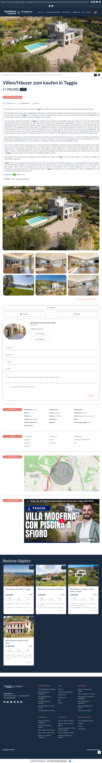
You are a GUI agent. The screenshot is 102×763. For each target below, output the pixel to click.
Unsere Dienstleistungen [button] (53, 12)
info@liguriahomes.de (36, 329)
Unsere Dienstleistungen (65, 692)
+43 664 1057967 (40, 334)
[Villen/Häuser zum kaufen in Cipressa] (51, 575)
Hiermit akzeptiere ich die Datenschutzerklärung (22, 387)
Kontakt (88, 12)
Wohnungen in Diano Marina (46, 733)
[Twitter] (94, 2)
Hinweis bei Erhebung (38, 761)
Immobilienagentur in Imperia (46, 689)
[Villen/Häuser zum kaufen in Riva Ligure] (19, 627)
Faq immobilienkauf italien (85, 721)
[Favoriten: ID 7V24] (96, 567)
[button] (95, 12)
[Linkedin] (100, 2)
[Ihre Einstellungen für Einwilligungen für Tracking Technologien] (99, 752)
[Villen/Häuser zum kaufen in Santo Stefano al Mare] (83, 575)
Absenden (91, 395)
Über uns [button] (40, 12)
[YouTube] (97, 2)
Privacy (80, 726)
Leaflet (83, 490)
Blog (83, 12)
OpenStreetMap (91, 490)
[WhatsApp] (52, 6)
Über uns (60, 689)
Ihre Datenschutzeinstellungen (57, 761)
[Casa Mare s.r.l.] (19, 12)
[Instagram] (49, 6)
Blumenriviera (62, 694)
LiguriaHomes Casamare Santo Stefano (43, 323)
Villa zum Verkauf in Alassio (66, 721)
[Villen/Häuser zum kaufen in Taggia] (19, 575)
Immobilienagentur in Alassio (46, 710)
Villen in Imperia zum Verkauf (46, 730)
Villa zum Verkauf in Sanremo (86, 694)
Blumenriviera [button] (66, 12)
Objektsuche (76, 12)
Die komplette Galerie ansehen (86, 299)
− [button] (26, 489)
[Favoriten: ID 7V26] (64, 567)
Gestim (97, 750)
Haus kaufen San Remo (85, 710)
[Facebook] (91, 2)
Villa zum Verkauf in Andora (66, 733)
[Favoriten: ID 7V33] (31, 619)
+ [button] (26, 487)
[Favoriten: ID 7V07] (31, 567)
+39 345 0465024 (40, 339)
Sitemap (80, 723)
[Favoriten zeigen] (98, 75)
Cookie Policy (82, 729)
